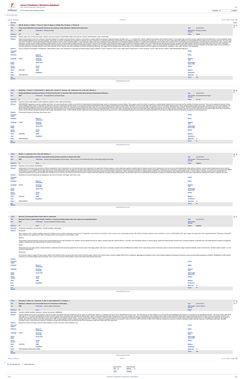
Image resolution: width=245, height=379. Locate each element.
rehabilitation (58, 312)
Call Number (13, 78)
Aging (70, 36)
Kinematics (22, 166)
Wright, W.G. (60, 25)
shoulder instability (48, 228)
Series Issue (38, 67)
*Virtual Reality (64, 36)
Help (236, 376)
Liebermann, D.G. (76, 90)
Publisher (13, 55)
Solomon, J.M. (66, 90)
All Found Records (14, 364)
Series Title (39, 62)
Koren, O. (40, 25)
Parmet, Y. (31, 90)
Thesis (190, 51)
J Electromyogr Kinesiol (202, 159)
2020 (20, 306)
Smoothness (22, 228)
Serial (189, 77)
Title (12, 28)
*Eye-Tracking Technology (35, 36)
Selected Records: (29, 364)
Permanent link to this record (122, 80)
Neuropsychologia (49, 30)
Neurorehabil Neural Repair (203, 95)
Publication (39, 30)
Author (13, 25)
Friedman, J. (68, 25)
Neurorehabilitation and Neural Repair (54, 95)
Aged (25, 36)
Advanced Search (41, 7)
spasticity (51, 102)
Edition (190, 66)
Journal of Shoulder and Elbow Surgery (54, 221)
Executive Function (54, 36)
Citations (228, 19)
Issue (37, 34)
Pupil (99, 36)
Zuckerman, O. (39, 300)
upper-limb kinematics (65, 102)
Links (235, 22)
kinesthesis (30, 228)
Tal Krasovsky (29, 216)
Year (12, 30)
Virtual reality (104, 36)
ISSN (12, 70)
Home (21, 7)
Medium (190, 70)
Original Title (190, 59)
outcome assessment (48, 312)
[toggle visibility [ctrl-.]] (5, 362)
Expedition (39, 72)
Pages (190, 34)
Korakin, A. (27, 25)
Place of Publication (39, 55)
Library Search (117, 376)
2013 (20, 159)
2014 (20, 221)
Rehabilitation (38, 166)
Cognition (45, 36)
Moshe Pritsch (38, 216)
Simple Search (32, 7)
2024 (20, 30)
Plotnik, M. (76, 25)
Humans (21, 36)
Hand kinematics (92, 36)
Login (236, 7)
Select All (10, 19)
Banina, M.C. (50, 90)
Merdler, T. (22, 154)
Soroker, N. (57, 90)
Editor (190, 55)
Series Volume (13, 67)
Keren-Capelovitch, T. (55, 300)
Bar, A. (46, 300)
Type (189, 28)
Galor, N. (46, 25)
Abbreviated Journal (191, 31)
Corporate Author (13, 51)
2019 (20, 95)
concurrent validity (24, 312)
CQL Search (110, 376)
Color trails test (77, 36)
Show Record (126, 376)
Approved (191, 75)
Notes (12, 75)
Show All (26, 7)
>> (124, 19)
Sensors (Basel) (200, 306)
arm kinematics (38, 228)
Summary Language (39, 59)
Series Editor (12, 63)
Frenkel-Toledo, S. (39, 90)
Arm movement (30, 166)
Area (12, 72)
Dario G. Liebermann (50, 216)
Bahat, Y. (34, 25)
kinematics (39, 312)
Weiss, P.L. (30, 300)
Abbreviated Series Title (191, 63)
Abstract (13, 39)
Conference (191, 72)
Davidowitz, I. (23, 90)
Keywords (13, 36)
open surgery (57, 228)
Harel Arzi (22, 216)
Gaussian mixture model (25, 102)
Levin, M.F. (85, 90)
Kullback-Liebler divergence (40, 102)
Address (13, 48)
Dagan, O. (53, 25)
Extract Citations (134, 376)
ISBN (37, 70)
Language (13, 58)
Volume (13, 34)
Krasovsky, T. (23, 300)
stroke (57, 102)
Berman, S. (93, 90)
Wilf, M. (21, 25)
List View (223, 19)
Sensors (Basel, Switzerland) (52, 306)
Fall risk (84, 36)
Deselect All (15, 19)
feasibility (32, 312)
